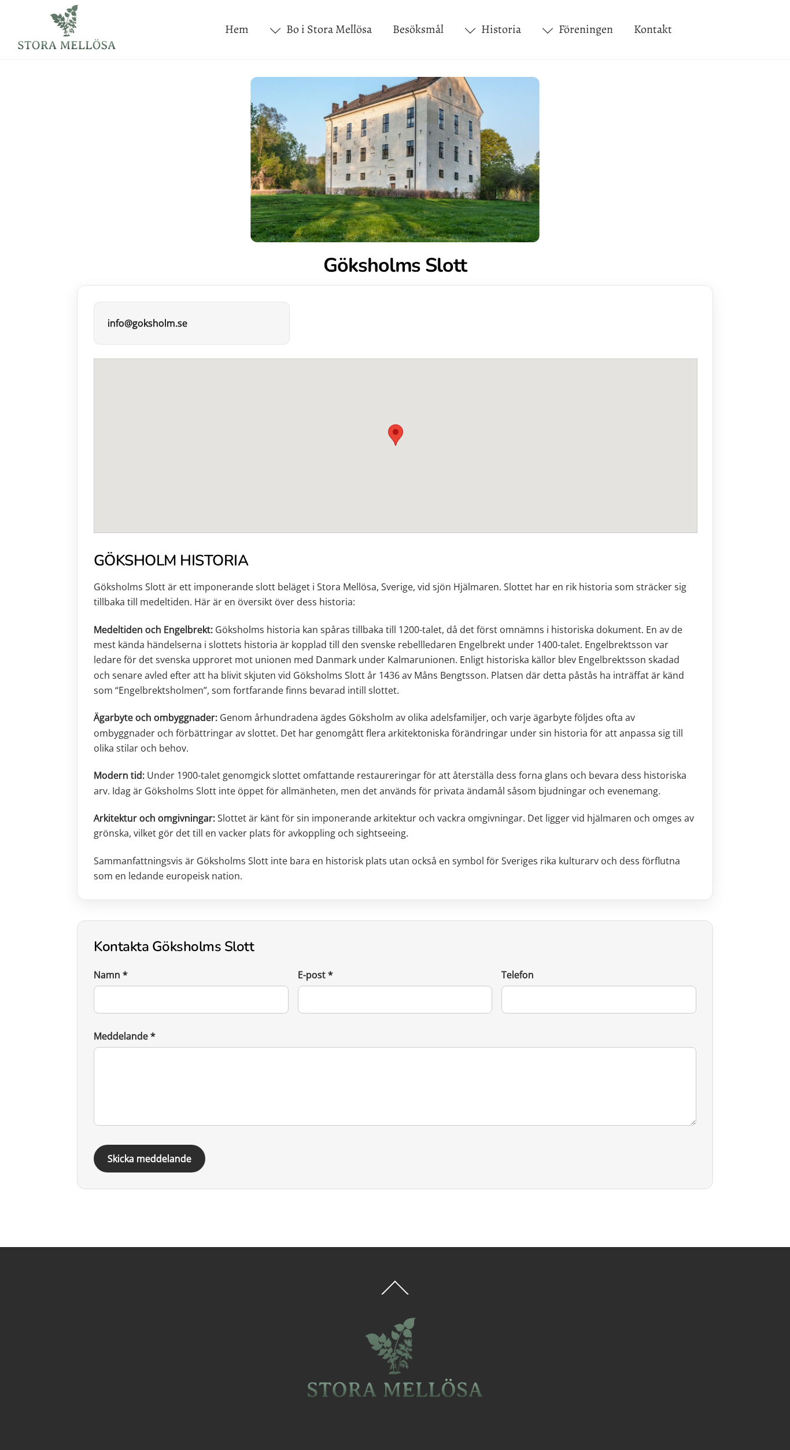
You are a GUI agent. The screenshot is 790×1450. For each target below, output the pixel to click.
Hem (237, 29)
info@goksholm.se (147, 323)
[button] (395, 435)
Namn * (111, 974)
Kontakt (653, 29)
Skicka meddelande (149, 1158)
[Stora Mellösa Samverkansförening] (66, 46)
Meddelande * (125, 1036)
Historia (500, 29)
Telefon (517, 974)
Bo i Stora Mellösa (328, 29)
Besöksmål (418, 29)
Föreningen (584, 29)
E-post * (315, 974)
